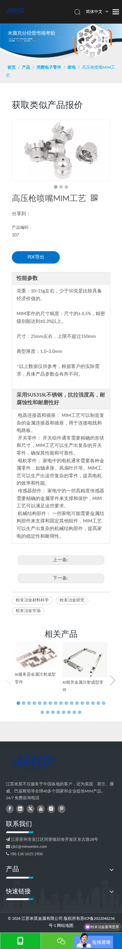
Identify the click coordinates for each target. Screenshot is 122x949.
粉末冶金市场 (28, 611)
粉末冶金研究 (72, 600)
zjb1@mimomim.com (29, 847)
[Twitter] (30, 809)
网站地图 (65, 926)
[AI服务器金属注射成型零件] (37, 656)
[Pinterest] (61, 809)
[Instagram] (51, 809)
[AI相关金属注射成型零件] (84, 659)
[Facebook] (10, 809)
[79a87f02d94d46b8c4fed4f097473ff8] (33, 762)
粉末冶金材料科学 (32, 600)
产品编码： (22, 228)
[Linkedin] (20, 809)
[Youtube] (41, 809)
